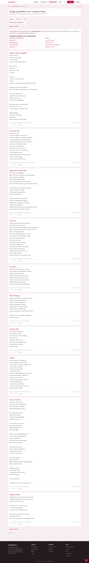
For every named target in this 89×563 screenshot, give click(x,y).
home (9, 6)
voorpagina (36, 2)
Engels (24, 19)
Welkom (47, 38)
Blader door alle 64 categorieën (16, 22)
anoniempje (14, 258)
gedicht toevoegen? (13, 26)
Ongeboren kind (49, 47)
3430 (30, 122)
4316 (30, 350)
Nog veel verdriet (49, 40)
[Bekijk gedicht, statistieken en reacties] (73, 123)
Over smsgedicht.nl (70, 547)
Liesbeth (13, 522)
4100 (28, 321)
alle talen (11, 19)
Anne (13, 486)
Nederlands (18, 19)
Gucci (13, 321)
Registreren (51, 549)
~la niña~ (14, 350)
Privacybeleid (68, 553)
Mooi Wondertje (14, 44)
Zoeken (32, 553)
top (86, 560)
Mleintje (13, 287)
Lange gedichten (34, 549)
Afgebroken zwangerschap (17, 38)
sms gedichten (43, 2)
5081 (30, 212)
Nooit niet (12, 40)
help (80, 6)
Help (67, 551)
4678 (31, 258)
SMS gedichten (34, 547)
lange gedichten (53, 2)
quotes (60, 2)
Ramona (13, 212)
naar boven (10, 533)
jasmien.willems (15, 162)
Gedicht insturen (52, 547)
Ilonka (13, 391)
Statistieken (68, 555)
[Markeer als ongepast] (78, 123)
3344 (30, 522)
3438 (33, 162)
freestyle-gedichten (16, 6)
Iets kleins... (13, 47)
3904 (29, 391)
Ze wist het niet (49, 42)
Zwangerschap (13, 42)
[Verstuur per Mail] (76, 123)
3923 (29, 287)
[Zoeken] (65, 2)
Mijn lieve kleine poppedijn (52, 44)
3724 (28, 486)
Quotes (32, 551)
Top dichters (51, 551)
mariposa (14, 122)
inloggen (78, 2)
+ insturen (70, 2)
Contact (67, 549)
